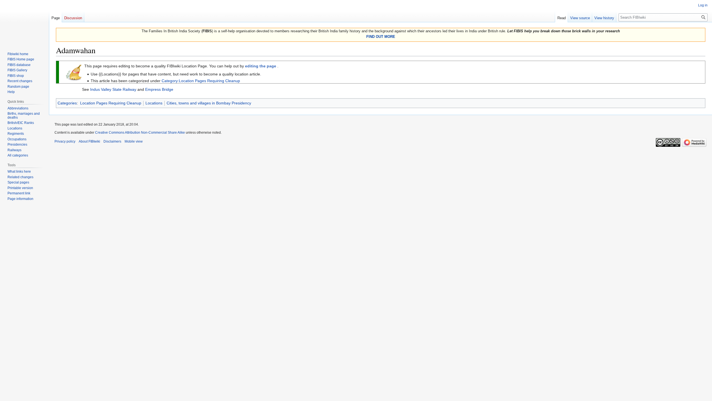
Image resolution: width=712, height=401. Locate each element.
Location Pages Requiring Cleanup (110, 103)
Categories (67, 103)
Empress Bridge (159, 89)
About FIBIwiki (89, 141)
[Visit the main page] (24, 22)
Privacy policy (65, 141)
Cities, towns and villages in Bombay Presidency (209, 103)
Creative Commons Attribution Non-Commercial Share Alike (140, 133)
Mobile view (134, 141)
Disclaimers (112, 141)
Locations (153, 103)
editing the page (260, 66)
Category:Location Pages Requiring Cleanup (201, 81)
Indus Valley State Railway (113, 89)
